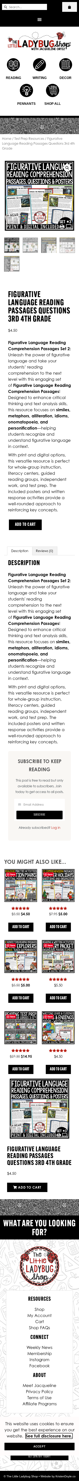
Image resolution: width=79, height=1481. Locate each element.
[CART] (69, 7)
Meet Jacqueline (39, 1385)
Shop (40, 1309)
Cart (39, 1321)
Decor (66, 78)
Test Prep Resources (29, 139)
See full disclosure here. (49, 1435)
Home (6, 139)
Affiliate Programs (39, 1403)
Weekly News (39, 1347)
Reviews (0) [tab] (44, 551)
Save (12, 874)
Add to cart (25, 524)
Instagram (39, 1359)
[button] (39, 19)
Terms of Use (39, 1397)
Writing (40, 78)
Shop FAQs (39, 1327)
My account (39, 1315)
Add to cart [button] (20, 927)
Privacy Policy (39, 1391)
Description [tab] (19, 551)
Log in (55, 828)
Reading (13, 78)
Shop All (52, 103)
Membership (39, 1353)
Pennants (26, 103)
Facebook (39, 1365)
